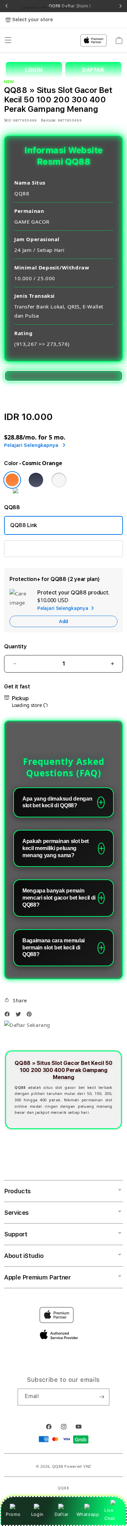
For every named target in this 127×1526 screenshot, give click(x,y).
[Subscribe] (101, 1397)
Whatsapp (88, 1514)
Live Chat (109, 1514)
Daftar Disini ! (76, 6)
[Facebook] (9, 1015)
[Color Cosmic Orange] (12, 480)
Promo (13, 1514)
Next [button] (120, 6)
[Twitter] (20, 1015)
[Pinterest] (31, 1015)
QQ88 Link (23, 525)
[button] (15, 1000)
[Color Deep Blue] (35, 480)
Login (37, 1514)
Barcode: (48, 120)
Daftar (62, 1514)
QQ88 (57, 1466)
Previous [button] (6, 6)
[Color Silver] (58, 480)
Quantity (15, 646)
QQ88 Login (25, 548)
